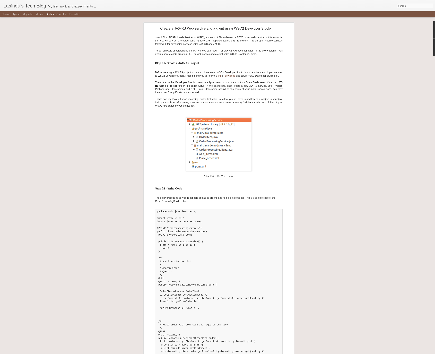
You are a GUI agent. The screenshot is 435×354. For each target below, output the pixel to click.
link (219, 75)
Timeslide (74, 14)
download (230, 75)
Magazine (28, 14)
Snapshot (61, 14)
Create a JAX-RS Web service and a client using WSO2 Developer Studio (215, 28)
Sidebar (50, 14)
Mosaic (39, 14)
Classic (5, 14)
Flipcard (16, 14)
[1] (219, 50)
